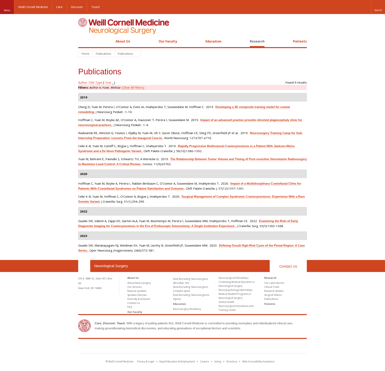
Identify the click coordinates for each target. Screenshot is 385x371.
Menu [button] (7, 10)
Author (82, 82)
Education (213, 41)
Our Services (134, 287)
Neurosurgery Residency (187, 309)
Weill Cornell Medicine (33, 7)
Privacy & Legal (145, 361)
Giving (217, 361)
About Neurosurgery (139, 283)
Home (82, 41)
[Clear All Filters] (133, 87)
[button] (378, 7)
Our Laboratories (274, 283)
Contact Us (288, 266)
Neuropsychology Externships (235, 290)
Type (98, 82)
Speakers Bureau (137, 295)
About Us (123, 41)
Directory (231, 361)
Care (59, 7)
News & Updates (136, 291)
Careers (204, 361)
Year (108, 82)
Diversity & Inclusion (138, 299)
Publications (271, 299)
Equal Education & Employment (177, 361)
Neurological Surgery (111, 266)
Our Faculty (168, 41)
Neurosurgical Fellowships (233, 278)
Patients (300, 41)
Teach (95, 7)
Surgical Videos (273, 295)
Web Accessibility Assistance (258, 361)
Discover (77, 7)
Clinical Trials (271, 287)
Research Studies (274, 291)
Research (257, 41)
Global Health (226, 302)
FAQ (129, 307)
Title (91, 82)
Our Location (84, 266)
